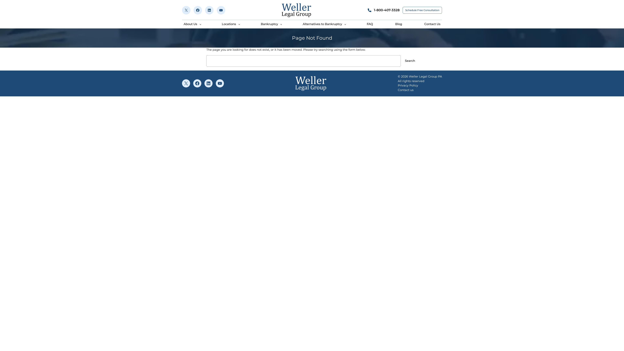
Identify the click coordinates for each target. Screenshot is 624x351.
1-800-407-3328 (387, 10)
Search (410, 61)
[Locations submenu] (239, 24)
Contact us (406, 90)
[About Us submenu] (200, 24)
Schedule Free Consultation (422, 10)
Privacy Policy (408, 85)
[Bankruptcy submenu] (281, 24)
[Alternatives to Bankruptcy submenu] (345, 24)
